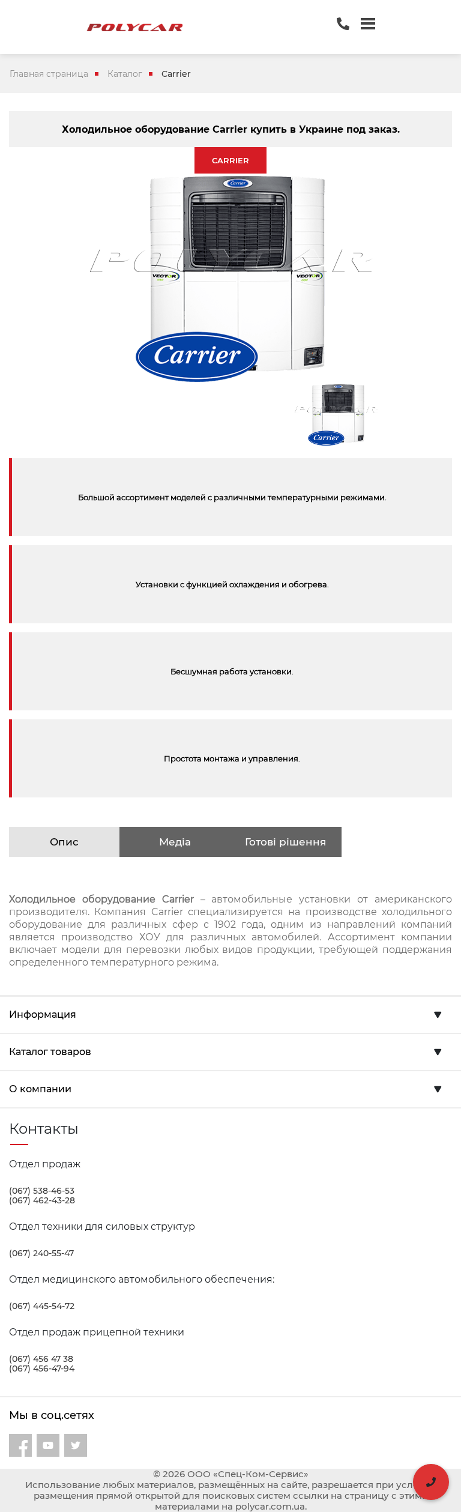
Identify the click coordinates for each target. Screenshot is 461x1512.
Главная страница (49, 73)
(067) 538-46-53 (41, 1191)
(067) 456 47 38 (41, 1359)
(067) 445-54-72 (41, 1306)
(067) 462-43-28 (42, 1200)
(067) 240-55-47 (41, 1253)
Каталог (124, 73)
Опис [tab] (64, 842)
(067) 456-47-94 (41, 1368)
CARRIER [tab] (230, 160)
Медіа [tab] (175, 842)
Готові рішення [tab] (285, 842)
